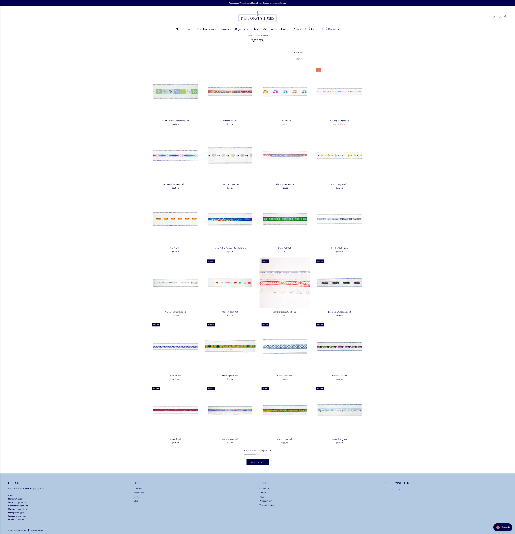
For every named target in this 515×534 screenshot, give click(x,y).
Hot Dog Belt (175, 248)
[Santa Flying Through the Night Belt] (230, 219)
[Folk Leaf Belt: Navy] (339, 219)
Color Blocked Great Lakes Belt (175, 120)
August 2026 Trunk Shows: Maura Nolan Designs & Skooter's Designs (257, 3)
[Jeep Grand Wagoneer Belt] (339, 282)
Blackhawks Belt (230, 120)
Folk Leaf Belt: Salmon (284, 184)
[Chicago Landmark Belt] (175, 282)
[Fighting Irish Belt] (230, 346)
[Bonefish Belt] (175, 410)
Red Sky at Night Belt (339, 120)
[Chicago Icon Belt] (230, 282)
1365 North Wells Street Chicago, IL (23, 488)
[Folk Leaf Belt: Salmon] (285, 155)
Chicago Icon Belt (230, 311)
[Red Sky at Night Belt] (339, 91)
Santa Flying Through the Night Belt (230, 248)
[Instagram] (393, 490)
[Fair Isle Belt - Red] (230, 410)
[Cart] (500, 17)
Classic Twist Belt (284, 375)
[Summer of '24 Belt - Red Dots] (175, 155)
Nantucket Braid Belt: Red (284, 311)
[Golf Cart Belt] (285, 91)
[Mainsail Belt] (175, 346)
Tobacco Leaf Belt (339, 375)
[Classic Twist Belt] (285, 346)
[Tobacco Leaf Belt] (339, 346)
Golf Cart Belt (285, 120)
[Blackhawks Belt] (230, 91)
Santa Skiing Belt (339, 439)
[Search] (494, 17)
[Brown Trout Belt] (285, 410)
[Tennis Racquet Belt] (230, 155)
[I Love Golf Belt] (285, 219)
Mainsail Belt (175, 375)
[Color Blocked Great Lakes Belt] (175, 91)
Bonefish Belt (175, 439)
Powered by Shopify (37, 530)
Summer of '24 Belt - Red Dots (175, 184)
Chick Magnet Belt (339, 184)
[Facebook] (387, 490)
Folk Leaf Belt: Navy (339, 248)
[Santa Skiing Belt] (339, 410)
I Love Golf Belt (284, 248)
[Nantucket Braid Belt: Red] (285, 282)
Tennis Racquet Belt (230, 184)
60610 (41, 488)
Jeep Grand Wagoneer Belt (339, 311)
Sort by (298, 52)
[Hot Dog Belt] (175, 219)
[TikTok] (399, 490)
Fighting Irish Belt (230, 375)
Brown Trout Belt (284, 439)
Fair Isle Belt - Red (230, 439)
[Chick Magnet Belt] (339, 155)
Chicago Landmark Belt (175, 311)
